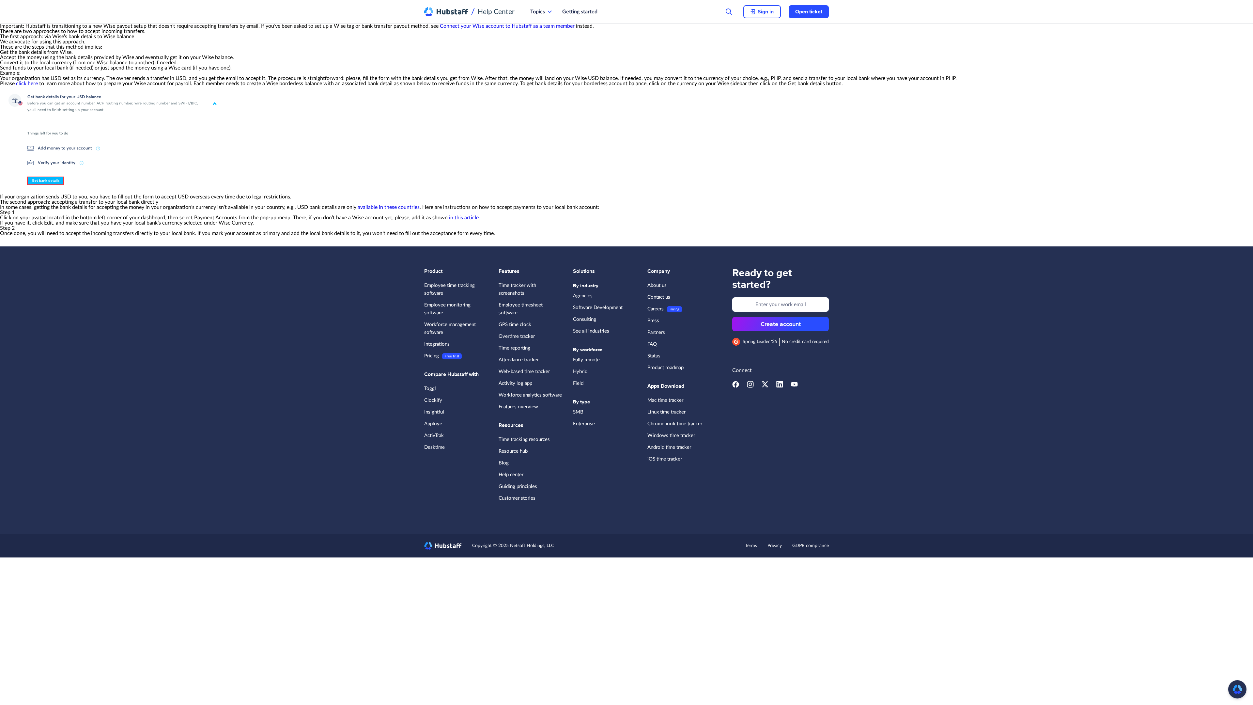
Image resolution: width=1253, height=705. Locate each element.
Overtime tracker (517, 336)
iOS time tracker (664, 459)
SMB (578, 412)
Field (578, 383)
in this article (464, 217)
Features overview (518, 406)
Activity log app (515, 383)
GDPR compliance (810, 545)
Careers (655, 308)
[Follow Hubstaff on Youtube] (794, 386)
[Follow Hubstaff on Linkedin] (779, 386)
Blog (504, 463)
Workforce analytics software (530, 395)
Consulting (584, 319)
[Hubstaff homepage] (443, 546)
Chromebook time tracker (674, 423)
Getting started (579, 11)
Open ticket (808, 11)
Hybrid (580, 371)
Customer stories (517, 498)
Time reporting (514, 348)
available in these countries (389, 207)
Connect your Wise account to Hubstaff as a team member (507, 26)
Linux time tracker (666, 412)
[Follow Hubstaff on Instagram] (750, 386)
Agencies (583, 295)
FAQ (652, 344)
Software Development (598, 307)
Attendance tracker (519, 359)
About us (657, 285)
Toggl (430, 388)
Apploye (433, 423)
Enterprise (584, 423)
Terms (751, 545)
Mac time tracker (665, 400)
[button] (1237, 689)
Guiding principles (518, 486)
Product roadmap (665, 367)
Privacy (774, 545)
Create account (781, 324)
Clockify (433, 400)
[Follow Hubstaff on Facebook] (735, 386)
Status (653, 355)
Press (653, 320)
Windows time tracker (671, 435)
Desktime (434, 447)
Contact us (658, 297)
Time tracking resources (524, 439)
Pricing (431, 355)
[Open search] (729, 11)
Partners (656, 332)
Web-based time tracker (524, 371)
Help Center (496, 11)
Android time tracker (669, 447)
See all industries (591, 331)
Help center (511, 474)
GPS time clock (515, 324)
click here (27, 83)
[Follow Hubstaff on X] (765, 386)
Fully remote (586, 359)
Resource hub (513, 451)
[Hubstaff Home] (446, 11)
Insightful (434, 412)
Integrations (437, 344)
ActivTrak (434, 435)
